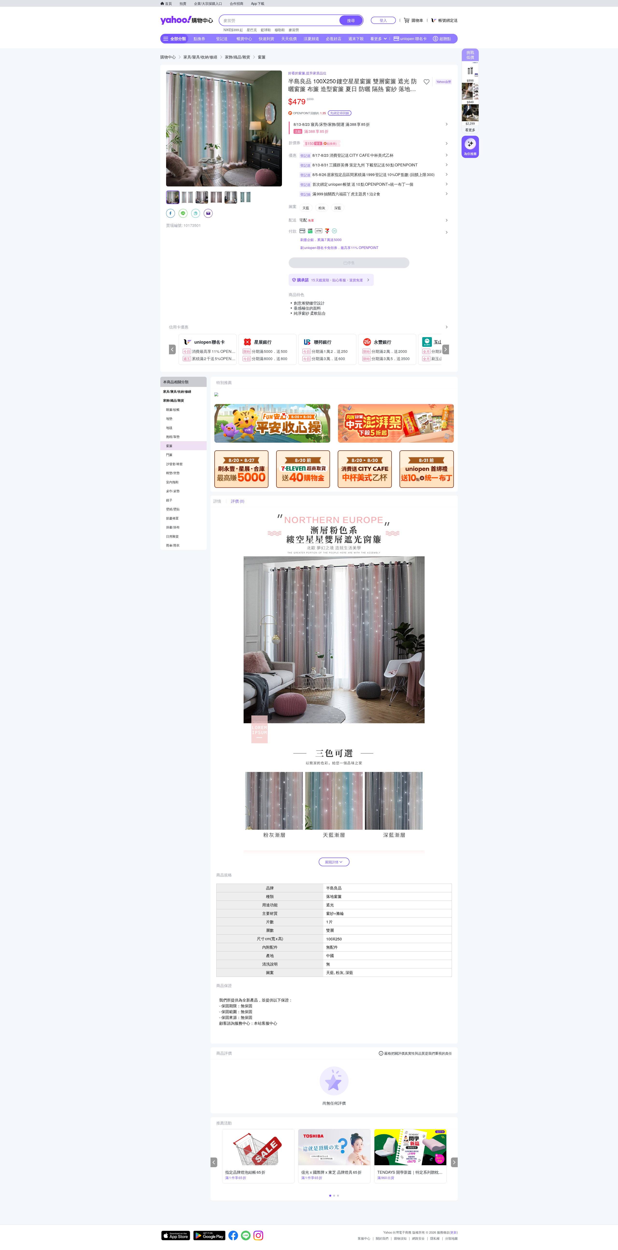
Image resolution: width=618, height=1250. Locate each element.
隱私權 (435, 1238)
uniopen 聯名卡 (413, 38)
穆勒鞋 (280, 29)
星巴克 (252, 29)
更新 (453, 1232)
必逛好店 (333, 38)
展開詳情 (331, 861)
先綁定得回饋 (339, 113)
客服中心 (364, 1238)
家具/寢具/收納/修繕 (200, 57)
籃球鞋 (266, 29)
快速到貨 (266, 38)
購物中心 (168, 57)
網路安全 (418, 1238)
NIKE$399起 (233, 29)
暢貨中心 (244, 38)
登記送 (222, 38)
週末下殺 (356, 38)
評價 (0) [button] (237, 501)
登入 (383, 20)
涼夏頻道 (311, 38)
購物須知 (400, 1238)
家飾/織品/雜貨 (237, 57)
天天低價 (289, 38)
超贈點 (445, 38)
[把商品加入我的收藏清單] (426, 82)
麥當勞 (294, 29)
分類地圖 (451, 1238)
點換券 (199, 38)
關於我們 (382, 1238)
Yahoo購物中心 (186, 20)
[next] (445, 349)
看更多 (376, 38)
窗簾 (262, 57)
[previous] (172, 349)
